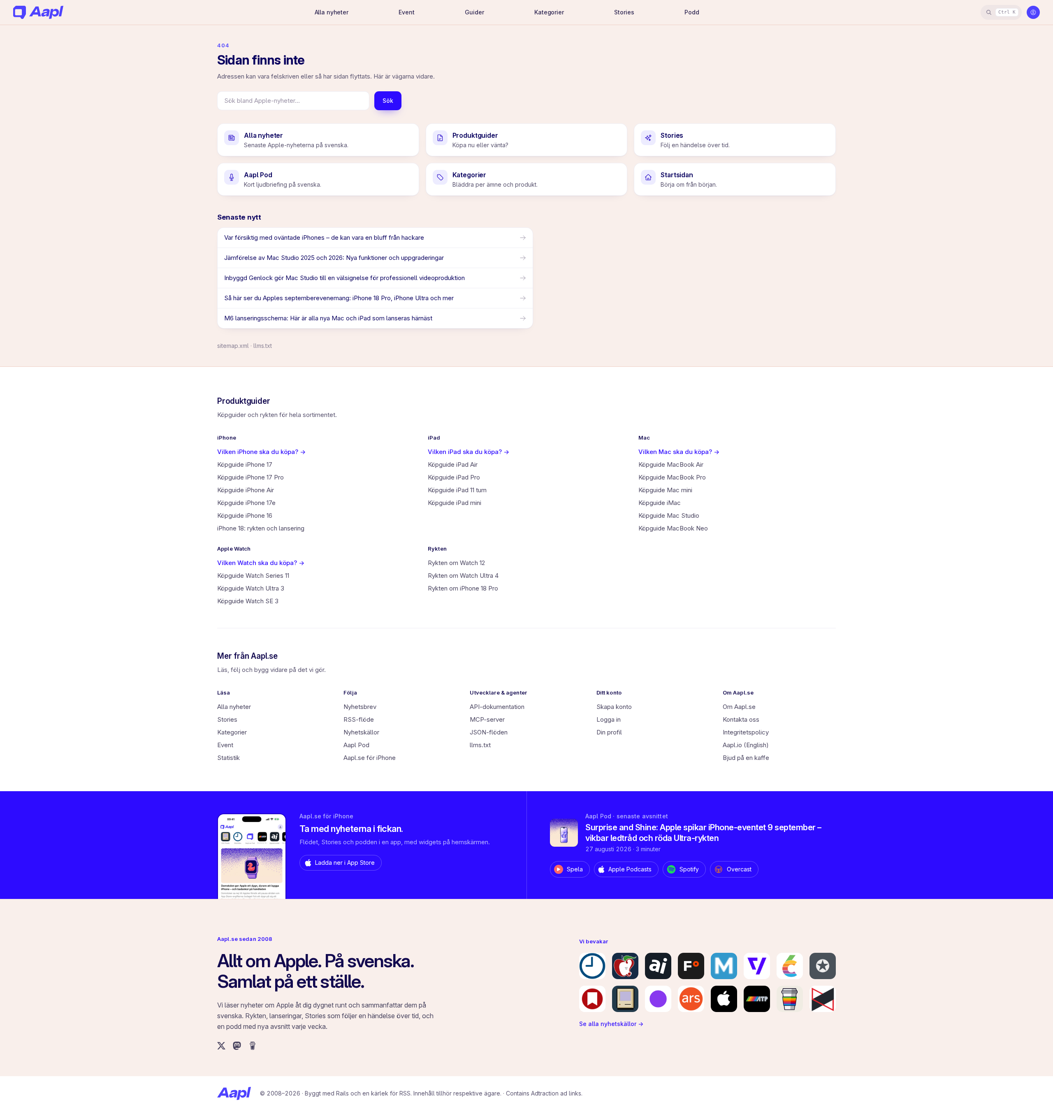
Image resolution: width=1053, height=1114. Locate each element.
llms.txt (262, 345)
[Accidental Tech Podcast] (757, 999)
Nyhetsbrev (359, 707)
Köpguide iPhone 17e (246, 503)
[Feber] (691, 966)
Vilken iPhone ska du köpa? (261, 452)
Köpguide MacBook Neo (673, 528)
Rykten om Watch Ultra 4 (463, 575)
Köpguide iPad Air (453, 464)
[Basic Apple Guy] (790, 999)
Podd (691, 12)
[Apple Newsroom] (724, 999)
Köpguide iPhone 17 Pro (250, 477)
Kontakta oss (741, 719)
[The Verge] (757, 966)
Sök (388, 100)
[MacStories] (592, 999)
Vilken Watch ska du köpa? (260, 563)
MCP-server (487, 719)
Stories (624, 12)
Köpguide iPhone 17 (244, 464)
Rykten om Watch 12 (456, 563)
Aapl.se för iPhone (369, 758)
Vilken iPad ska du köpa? (468, 452)
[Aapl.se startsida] (234, 1093)
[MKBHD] (822, 999)
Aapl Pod (356, 745)
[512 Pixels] (625, 999)
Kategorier (549, 12)
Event (406, 12)
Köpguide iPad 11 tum (457, 490)
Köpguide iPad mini (454, 503)
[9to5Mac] (592, 966)
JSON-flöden (489, 732)
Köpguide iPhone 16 (244, 515)
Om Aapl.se (739, 707)
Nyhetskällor (361, 732)
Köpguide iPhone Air (245, 490)
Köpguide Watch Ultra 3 (250, 588)
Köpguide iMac (659, 503)
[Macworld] (724, 966)
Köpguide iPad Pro (454, 477)
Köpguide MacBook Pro (672, 477)
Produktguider (243, 401)
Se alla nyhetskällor (611, 1023)
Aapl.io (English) (746, 745)
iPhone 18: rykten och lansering (260, 528)
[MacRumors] (625, 966)
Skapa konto (614, 707)
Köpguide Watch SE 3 (247, 601)
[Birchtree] (658, 999)
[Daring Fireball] (822, 966)
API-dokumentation (497, 707)
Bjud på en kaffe (746, 758)
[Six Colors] (790, 966)
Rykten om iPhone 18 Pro (463, 588)
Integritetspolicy (746, 732)
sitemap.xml (233, 345)
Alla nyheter (331, 12)
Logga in (608, 719)
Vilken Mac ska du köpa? (678, 452)
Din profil (609, 732)
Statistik (228, 758)
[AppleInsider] (658, 966)
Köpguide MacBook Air (670, 464)
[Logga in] (1033, 12)
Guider (474, 12)
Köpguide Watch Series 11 (253, 575)
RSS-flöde (358, 719)
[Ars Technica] (691, 999)
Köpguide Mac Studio (668, 515)
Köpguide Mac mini (665, 490)
